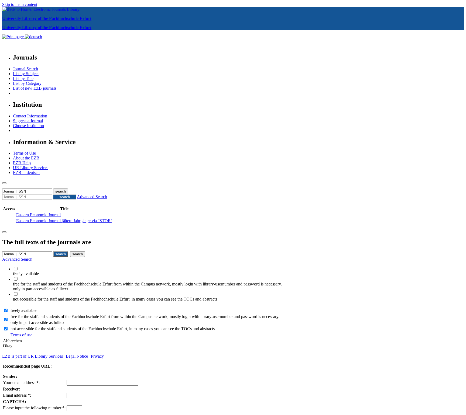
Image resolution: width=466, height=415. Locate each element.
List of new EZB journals (34, 88)
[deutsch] (33, 36)
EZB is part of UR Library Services (32, 356)
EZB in (26, 172)
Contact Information (30, 116)
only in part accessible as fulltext (38, 322)
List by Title (23, 78)
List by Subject (26, 73)
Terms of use (21, 335)
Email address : (17, 395)
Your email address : (21, 382)
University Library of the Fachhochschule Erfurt (46, 18)
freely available (23, 310)
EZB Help (22, 163)
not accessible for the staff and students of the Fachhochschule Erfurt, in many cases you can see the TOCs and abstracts (113, 328)
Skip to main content (19, 4)
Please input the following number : (34, 408)
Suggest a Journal (28, 120)
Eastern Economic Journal (38, 214)
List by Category (27, 83)
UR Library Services (30, 167)
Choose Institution (28, 125)
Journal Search (25, 69)
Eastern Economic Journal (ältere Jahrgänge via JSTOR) (64, 220)
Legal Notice (77, 356)
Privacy (97, 356)
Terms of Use (24, 153)
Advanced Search (92, 196)
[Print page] (13, 36)
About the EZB (26, 158)
